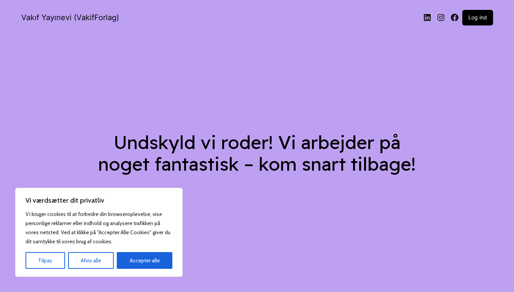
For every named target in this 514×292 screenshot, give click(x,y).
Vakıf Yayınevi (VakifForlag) (70, 17)
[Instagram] (441, 17)
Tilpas (45, 260)
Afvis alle (91, 260)
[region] (99, 232)
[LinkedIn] (427, 17)
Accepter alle (145, 260)
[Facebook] (454, 17)
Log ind (477, 17)
